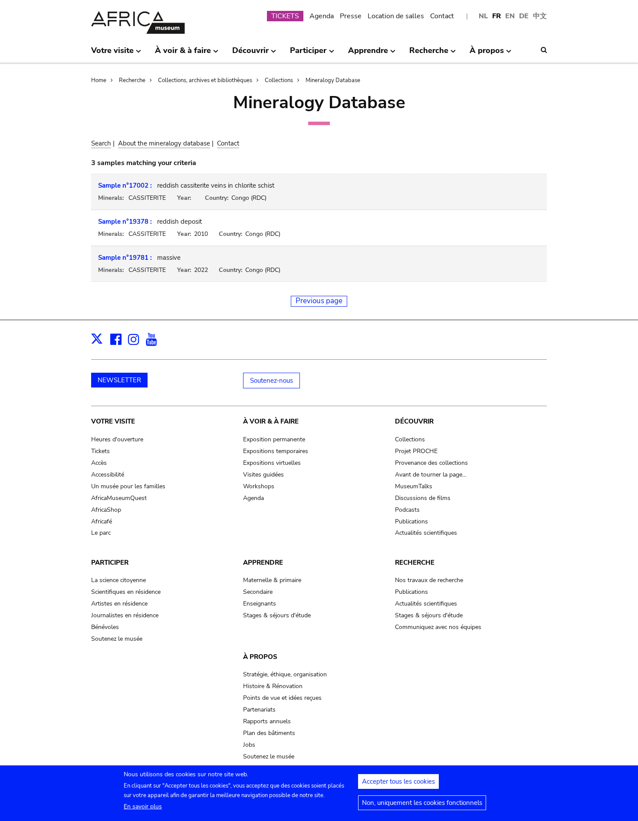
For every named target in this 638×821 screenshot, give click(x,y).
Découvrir (414, 421)
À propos (260, 656)
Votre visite (113, 421)
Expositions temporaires (275, 451)
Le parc (101, 533)
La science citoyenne (118, 580)
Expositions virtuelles (272, 463)
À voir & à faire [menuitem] (183, 54)
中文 (540, 16)
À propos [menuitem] (487, 54)
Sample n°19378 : (125, 221)
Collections (279, 80)
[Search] (544, 50)
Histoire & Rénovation (273, 686)
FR (496, 16)
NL (483, 16)
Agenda (321, 16)
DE (524, 16)
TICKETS (285, 16)
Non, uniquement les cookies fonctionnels (422, 802)
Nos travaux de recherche (429, 580)
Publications (411, 521)
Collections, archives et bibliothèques (205, 80)
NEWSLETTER (119, 380)
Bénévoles (105, 627)
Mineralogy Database (333, 80)
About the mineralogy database (164, 143)
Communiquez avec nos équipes (438, 627)
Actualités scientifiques (426, 533)
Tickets (100, 451)
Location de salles (396, 16)
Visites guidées (263, 474)
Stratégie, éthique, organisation (285, 674)
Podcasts (407, 510)
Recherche (132, 80)
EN (510, 16)
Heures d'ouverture (117, 439)
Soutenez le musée (116, 639)
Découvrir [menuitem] (250, 54)
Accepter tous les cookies (398, 781)
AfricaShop (106, 510)
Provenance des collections (431, 463)
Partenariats (259, 709)
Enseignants (259, 603)
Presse (351, 16)
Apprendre (263, 562)
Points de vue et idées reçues (282, 698)
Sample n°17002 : (125, 185)
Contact (442, 16)
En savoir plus (143, 806)
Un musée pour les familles (128, 486)
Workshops (258, 486)
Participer (109, 562)
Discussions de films (423, 498)
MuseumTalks (413, 486)
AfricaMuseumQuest (119, 498)
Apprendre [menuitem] (368, 54)
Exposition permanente (274, 439)
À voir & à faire (271, 421)
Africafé (101, 521)
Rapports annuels (267, 721)
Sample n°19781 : (125, 257)
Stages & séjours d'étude (277, 615)
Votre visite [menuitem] (112, 54)
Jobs (249, 745)
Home (98, 80)
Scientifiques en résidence (126, 592)
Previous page (319, 301)
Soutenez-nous (271, 380)
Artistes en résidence (119, 603)
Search (101, 143)
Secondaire (258, 592)
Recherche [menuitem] (428, 54)
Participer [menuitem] (308, 54)
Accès (99, 463)
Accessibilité (107, 474)
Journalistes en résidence (124, 615)
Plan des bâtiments (269, 733)
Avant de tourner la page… (431, 474)
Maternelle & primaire (272, 580)
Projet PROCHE (416, 451)
